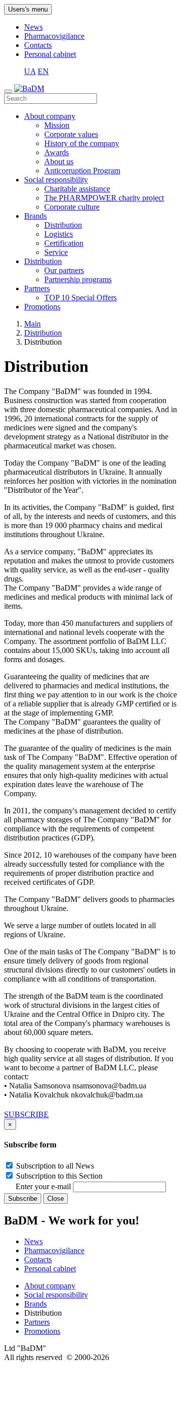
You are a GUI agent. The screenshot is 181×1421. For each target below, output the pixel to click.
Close (55, 1198)
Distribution (63, 225)
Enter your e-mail (44, 1186)
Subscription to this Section (58, 1176)
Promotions (42, 306)
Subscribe (22, 1198)
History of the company (81, 143)
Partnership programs (78, 279)
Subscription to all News (54, 1165)
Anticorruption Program (82, 170)
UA (30, 71)
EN (43, 71)
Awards (56, 152)
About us (58, 161)
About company (49, 116)
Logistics (58, 234)
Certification (63, 243)
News (33, 27)
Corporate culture (72, 207)
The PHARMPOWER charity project (104, 197)
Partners (37, 288)
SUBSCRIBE (26, 1114)
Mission (56, 125)
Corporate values (71, 134)
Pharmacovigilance (54, 36)
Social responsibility (56, 179)
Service (56, 252)
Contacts (38, 45)
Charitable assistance (77, 188)
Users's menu (28, 9)
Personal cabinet (50, 54)
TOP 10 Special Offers (80, 297)
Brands (35, 216)
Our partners (64, 270)
